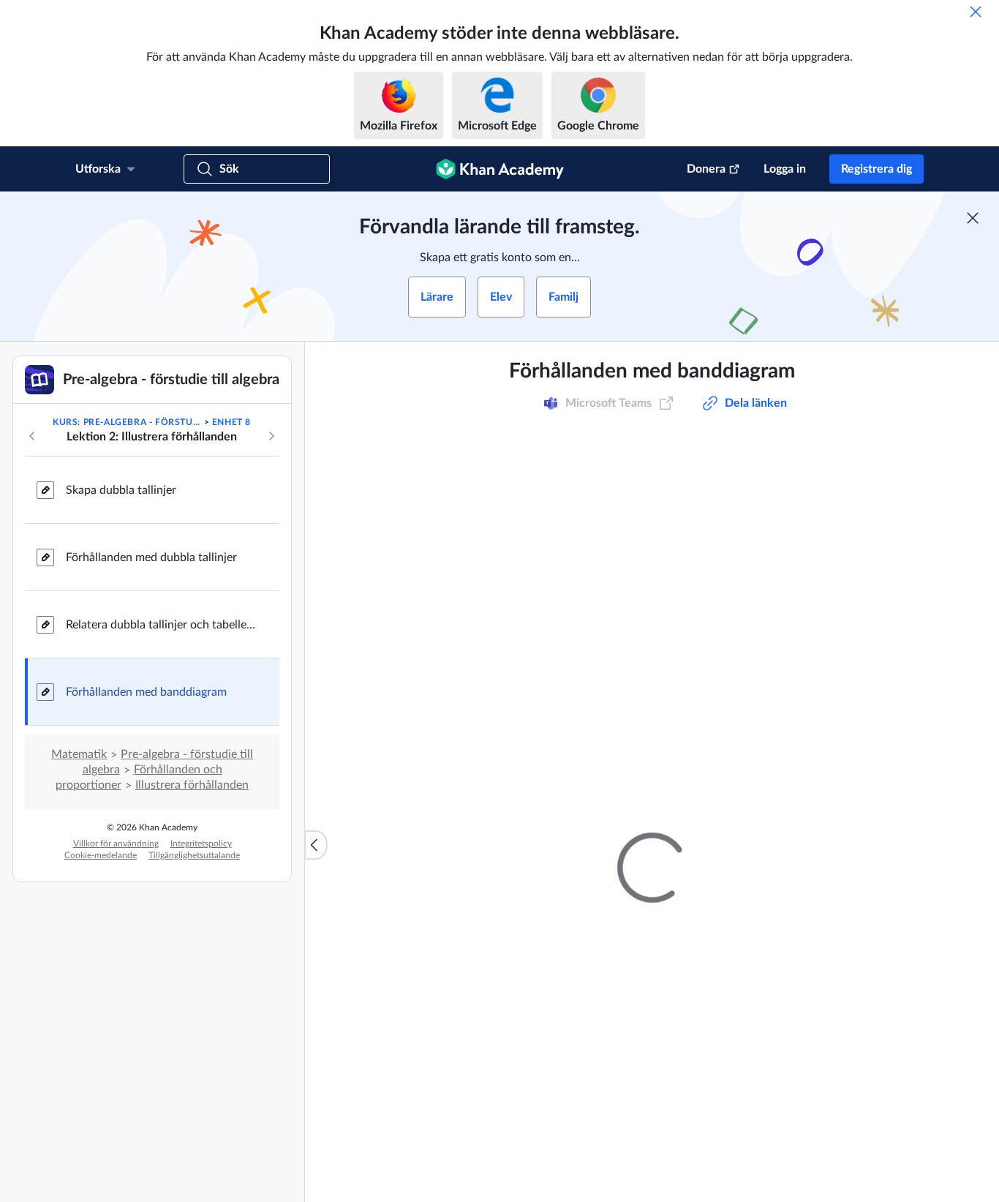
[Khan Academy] (500, 169)
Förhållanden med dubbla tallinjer (151, 557)
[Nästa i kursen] (271, 436)
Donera (706, 169)
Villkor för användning (116, 843)
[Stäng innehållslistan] (316, 845)
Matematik (79, 754)
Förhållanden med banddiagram (146, 692)
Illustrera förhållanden (192, 785)
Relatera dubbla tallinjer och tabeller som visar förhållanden (161, 625)
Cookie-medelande (100, 855)
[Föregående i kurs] (32, 436)
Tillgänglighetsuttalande (194, 855)
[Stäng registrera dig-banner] (972, 218)
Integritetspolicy (201, 843)
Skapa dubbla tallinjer (121, 490)
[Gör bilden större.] (652, 518)
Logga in (785, 169)
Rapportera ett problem (816, 758)
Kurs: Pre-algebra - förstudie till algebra (127, 422)
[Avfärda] (975, 11)
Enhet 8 (231, 422)
